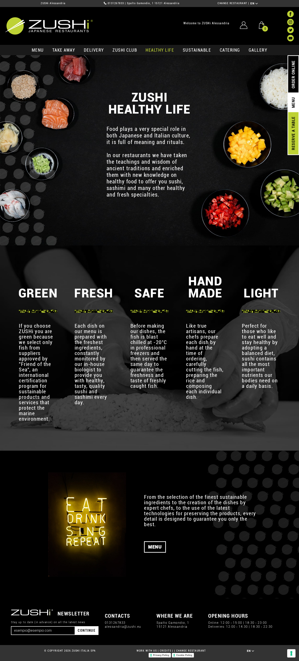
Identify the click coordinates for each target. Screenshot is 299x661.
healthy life (160, 50)
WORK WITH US (147, 650)
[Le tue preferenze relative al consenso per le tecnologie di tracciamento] (291, 653)
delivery (94, 50)
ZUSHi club (125, 50)
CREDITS (165, 650)
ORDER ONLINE (293, 74)
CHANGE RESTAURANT (232, 3)
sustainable (197, 50)
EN (252, 3)
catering (230, 50)
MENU (38, 50)
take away (63, 50)
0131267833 (116, 3)
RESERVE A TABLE (293, 133)
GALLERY (258, 50)
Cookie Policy (184, 655)
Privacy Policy (161, 655)
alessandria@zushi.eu (123, 627)
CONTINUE (86, 630)
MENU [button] (155, 547)
